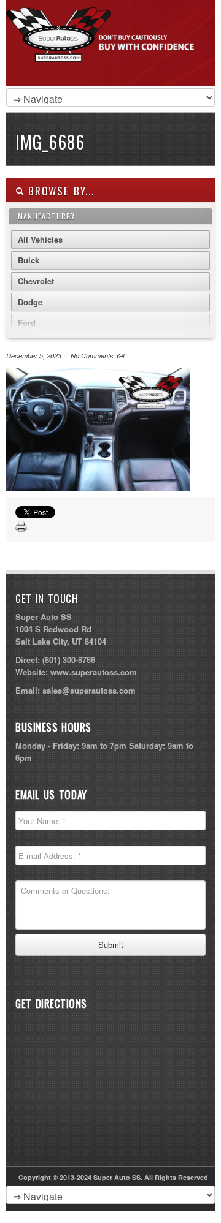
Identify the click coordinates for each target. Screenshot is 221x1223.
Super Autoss (107, 56)
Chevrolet (36, 281)
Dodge (30, 302)
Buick (28, 260)
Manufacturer (46, 216)
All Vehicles (40, 239)
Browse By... (59, 191)
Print (21, 527)
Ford (27, 322)
